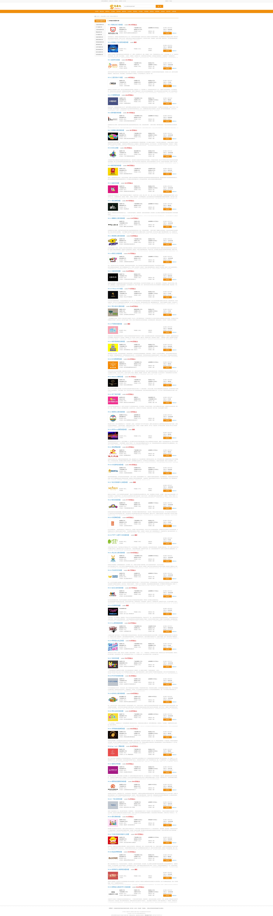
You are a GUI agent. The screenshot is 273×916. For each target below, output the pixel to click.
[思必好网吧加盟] (113, 858)
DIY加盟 (169, 311)
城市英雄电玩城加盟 (118, 341)
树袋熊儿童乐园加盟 (118, 236)
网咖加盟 (169, 99)
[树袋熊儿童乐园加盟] (113, 242)
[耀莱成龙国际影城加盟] (113, 788)
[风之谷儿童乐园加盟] (113, 559)
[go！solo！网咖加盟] (113, 752)
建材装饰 (124, 11)
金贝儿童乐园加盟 (117, 588)
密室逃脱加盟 (170, 627)
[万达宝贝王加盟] (113, 576)
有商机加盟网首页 (104, 1)
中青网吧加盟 (115, 95)
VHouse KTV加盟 (117, 288)
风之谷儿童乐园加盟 (118, 552)
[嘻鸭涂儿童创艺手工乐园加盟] (113, 893)
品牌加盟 (174, 11)
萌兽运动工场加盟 (117, 24)
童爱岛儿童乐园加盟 (118, 412)
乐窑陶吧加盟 (116, 517)
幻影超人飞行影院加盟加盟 (119, 42)
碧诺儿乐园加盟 (117, 253)
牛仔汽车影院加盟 (117, 676)
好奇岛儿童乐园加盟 (118, 693)
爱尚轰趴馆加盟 (116, 112)
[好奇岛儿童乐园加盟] (113, 700)
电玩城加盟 (170, 29)
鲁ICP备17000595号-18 (157, 915)
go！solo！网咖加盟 (118, 746)
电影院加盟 (170, 47)
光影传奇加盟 (116, 271)
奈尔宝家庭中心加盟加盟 (120, 482)
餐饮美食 (102, 11)
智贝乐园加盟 (116, 500)
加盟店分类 (111, 1)
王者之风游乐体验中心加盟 (120, 834)
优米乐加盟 (115, 658)
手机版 (170, 1)
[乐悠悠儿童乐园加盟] (113, 136)
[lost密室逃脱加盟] (113, 629)
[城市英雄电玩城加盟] (113, 348)
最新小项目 (137, 911)
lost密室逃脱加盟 (117, 623)
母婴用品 (152, 11)
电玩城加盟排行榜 (99, 49)
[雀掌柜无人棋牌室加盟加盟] (113, 876)
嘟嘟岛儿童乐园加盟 (118, 218)
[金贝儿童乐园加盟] (113, 594)
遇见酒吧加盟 (116, 200)
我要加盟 (167, 33)
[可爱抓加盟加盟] (113, 330)
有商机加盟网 (103, 16)
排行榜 (124, 1)
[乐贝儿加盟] (113, 154)
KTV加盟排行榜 (99, 27)
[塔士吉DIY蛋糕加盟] (113, 312)
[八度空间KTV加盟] (113, 84)
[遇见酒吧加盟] (113, 207)
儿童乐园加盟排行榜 (100, 29)
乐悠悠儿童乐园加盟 (117, 130)
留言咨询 (149, 911)
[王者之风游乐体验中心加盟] (113, 840)
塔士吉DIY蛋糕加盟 (118, 306)
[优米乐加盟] (113, 664)
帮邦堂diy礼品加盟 (118, 640)
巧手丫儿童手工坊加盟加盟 (120, 535)
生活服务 (113, 11)
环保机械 (146, 11)
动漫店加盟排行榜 (99, 37)
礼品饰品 (130, 11)
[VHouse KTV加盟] (113, 295)
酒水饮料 (168, 11)
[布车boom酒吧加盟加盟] (113, 436)
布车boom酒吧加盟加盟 (119, 429)
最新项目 (116, 1)
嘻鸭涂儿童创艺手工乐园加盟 (121, 887)
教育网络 (157, 11)
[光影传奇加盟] (113, 277)
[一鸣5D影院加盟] (113, 805)
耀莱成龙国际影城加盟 (119, 781)
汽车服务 (141, 11)
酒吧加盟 (169, 205)
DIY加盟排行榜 (99, 34)
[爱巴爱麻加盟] (113, 823)
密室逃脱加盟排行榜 (100, 42)
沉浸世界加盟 (116, 605)
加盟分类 (128, 911)
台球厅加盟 (170, 768)
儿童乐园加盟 (170, 135)
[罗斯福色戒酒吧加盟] (113, 735)
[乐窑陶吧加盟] (113, 524)
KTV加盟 (169, 82)
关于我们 (124, 911)
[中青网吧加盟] (113, 101)
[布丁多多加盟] (113, 400)
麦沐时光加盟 (115, 60)
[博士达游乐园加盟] (113, 717)
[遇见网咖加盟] (113, 453)
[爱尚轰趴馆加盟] (113, 119)
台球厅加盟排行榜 (99, 47)
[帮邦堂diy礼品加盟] (113, 647)
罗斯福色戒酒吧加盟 (118, 728)
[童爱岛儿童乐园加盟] (113, 418)
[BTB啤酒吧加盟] (113, 365)
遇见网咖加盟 (116, 447)
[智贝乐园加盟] (113, 506)
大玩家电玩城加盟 (117, 464)
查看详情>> (174, 33)
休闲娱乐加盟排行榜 (114, 20)
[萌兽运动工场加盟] (113, 31)
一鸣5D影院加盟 (117, 799)
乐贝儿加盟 (114, 148)
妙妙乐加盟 (115, 183)
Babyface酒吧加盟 (117, 376)
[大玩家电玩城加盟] (113, 471)
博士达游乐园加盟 (117, 711)
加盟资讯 (120, 1)
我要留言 (167, 1)
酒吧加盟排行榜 (99, 44)
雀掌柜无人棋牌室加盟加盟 (120, 869)
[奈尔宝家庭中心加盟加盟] (113, 488)
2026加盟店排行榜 (143, 911)
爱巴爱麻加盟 (116, 816)
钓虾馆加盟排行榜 (99, 54)
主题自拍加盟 (170, 64)
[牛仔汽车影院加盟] (113, 682)
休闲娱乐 (163, 11)
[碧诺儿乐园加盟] (113, 260)
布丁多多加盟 (116, 394)
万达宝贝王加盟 (117, 570)
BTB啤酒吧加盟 (117, 359)
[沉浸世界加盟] (113, 612)
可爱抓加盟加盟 (117, 324)
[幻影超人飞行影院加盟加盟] (113, 48)
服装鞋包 (107, 11)
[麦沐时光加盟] (113, 66)
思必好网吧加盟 (117, 852)
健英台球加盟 (116, 764)
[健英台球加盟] (113, 770)
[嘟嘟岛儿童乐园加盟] (113, 224)
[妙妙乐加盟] (113, 189)
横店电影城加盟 (116, 165)
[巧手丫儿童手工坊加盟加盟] (113, 541)
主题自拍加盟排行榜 (100, 24)
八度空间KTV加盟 (117, 77)
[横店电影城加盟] (113, 172)
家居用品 (135, 11)
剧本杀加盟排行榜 (99, 52)
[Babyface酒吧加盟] (113, 383)
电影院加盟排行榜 (99, 39)
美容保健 (119, 11)
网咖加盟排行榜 (99, 32)
